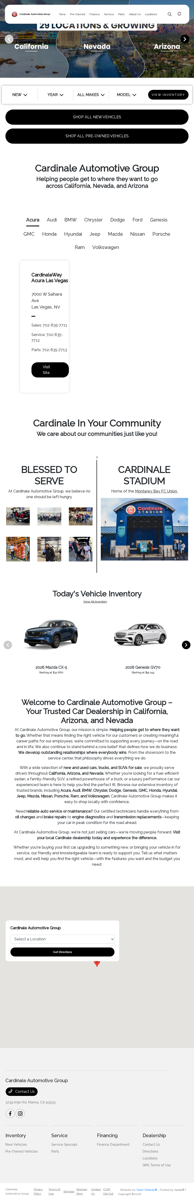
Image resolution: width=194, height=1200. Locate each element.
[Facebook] (10, 1113)
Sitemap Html (81, 1191)
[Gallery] (97, 39)
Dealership (154, 1135)
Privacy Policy (38, 1191)
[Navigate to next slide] (190, 38)
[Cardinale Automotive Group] (31, 14)
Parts (55, 1151)
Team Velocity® (146, 1189)
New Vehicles (16, 1144)
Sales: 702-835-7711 (49, 325)
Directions (150, 1151)
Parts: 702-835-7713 (49, 350)
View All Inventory (95, 601)
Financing (107, 1135)
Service (59, 1135)
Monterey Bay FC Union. (156, 491)
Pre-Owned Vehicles (21, 1151)
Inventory (15, 1135)
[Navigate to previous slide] (3, 38)
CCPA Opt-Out (108, 1191)
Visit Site (46, 370)
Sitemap (68, 1191)
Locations (150, 1158)
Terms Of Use (54, 1191)
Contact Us (24, 1091)
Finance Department (113, 1144)
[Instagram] (20, 1113)
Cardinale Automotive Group (17, 1191)
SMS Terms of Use (157, 1165)
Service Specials (64, 1144)
